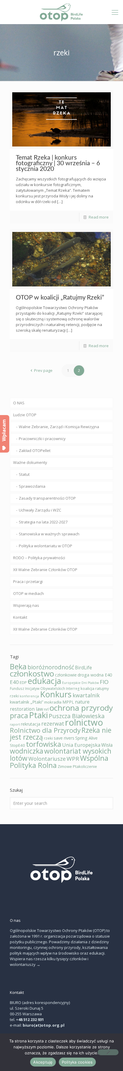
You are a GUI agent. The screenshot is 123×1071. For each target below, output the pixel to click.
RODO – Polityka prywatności (39, 557)
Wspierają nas (26, 605)
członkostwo (32, 673)
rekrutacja (30, 724)
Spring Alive (86, 738)
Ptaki (38, 715)
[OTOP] (61, 12)
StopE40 (17, 745)
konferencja (29, 696)
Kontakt (20, 617)
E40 (14, 682)
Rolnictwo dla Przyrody (45, 730)
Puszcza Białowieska (76, 716)
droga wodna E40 (95, 675)
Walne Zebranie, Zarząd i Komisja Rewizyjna (59, 426)
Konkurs (56, 694)
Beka (18, 666)
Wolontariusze (47, 758)
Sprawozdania (32, 486)
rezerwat (52, 723)
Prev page (43, 370)
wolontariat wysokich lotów (60, 754)
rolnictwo (84, 722)
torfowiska (43, 744)
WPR (73, 759)
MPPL (68, 702)
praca (19, 715)
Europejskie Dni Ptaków (80, 683)
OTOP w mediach (28, 593)
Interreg (73, 688)
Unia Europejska (81, 744)
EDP (23, 682)
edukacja (44, 680)
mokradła (52, 702)
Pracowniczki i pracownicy (42, 438)
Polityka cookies (77, 1062)
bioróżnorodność (50, 667)
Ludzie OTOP (24, 414)
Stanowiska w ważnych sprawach (49, 534)
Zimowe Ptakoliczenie (77, 766)
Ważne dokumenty (30, 462)
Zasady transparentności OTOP (47, 498)
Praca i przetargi (28, 581)
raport (15, 724)
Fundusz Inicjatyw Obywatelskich (37, 688)
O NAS (18, 403)
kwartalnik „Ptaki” (26, 702)
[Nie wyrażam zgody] (108, 1052)
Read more (99, 217)
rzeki (48, 738)
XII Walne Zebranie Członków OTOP (45, 569)
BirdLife (83, 667)
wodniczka (26, 751)
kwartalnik (86, 695)
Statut (24, 474)
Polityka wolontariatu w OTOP (45, 545)
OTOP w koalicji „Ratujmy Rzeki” (60, 297)
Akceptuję (43, 1062)
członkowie (66, 675)
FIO (104, 682)
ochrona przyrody (81, 707)
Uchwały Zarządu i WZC (40, 510)
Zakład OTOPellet (34, 450)
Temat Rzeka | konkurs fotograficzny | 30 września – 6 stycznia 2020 (58, 163)
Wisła (107, 745)
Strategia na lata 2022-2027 (43, 522)
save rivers (64, 738)
